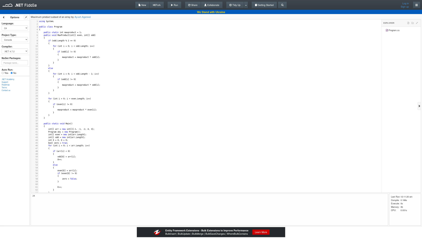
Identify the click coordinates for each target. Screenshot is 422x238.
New (143, 5)
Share (194, 5)
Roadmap (6, 84)
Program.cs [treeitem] (394, 30)
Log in (405, 3)
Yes (6, 73)
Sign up (405, 6)
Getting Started (265, 5)
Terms (4, 87)
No (14, 73)
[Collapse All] (417, 23)
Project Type (9, 35)
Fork (158, 5)
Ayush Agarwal (83, 17)
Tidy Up (236, 5)
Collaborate (213, 5)
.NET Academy (8, 79)
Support (5, 82)
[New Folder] (413, 23)
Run (175, 5)
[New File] (408, 23)
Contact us (6, 90)
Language (7, 23)
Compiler (7, 46)
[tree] (401, 30)
